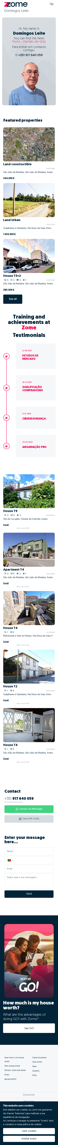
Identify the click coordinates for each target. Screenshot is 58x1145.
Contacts (35, 1071)
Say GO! (29, 1028)
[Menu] (51, 4)
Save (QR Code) (31, 819)
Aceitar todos (29, 1139)
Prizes (6, 1075)
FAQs (34, 1075)
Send (29, 894)
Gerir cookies (29, 1131)
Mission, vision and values (15, 1070)
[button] (10, 860)
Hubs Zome (37, 1062)
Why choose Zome (12, 1066)
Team (34, 1066)
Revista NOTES (10, 1079)
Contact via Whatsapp (30, 809)
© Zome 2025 (29, 1095)
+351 (19, 799)
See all (13, 299)
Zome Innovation (39, 1058)
